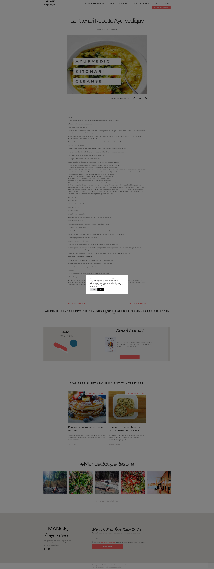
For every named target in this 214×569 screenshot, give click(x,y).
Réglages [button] (93, 289)
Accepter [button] (100, 289)
